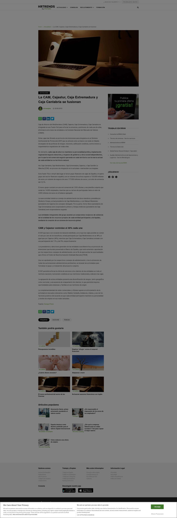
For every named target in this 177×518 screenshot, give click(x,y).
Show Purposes (157, 514)
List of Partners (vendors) (85, 515)
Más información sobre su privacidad (25, 514)
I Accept (157, 507)
